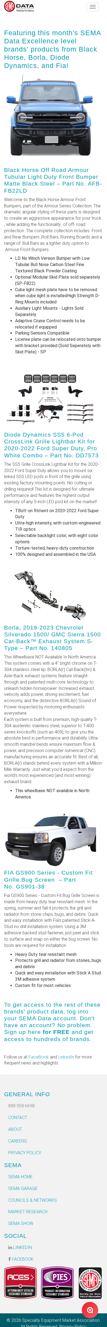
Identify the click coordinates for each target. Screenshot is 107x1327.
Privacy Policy (24, 1152)
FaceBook (39, 1057)
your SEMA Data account (40, 1018)
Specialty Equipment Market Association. (61, 1320)
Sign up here (22, 1032)
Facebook (22, 1259)
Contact (17, 1117)
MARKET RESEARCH (27, 1211)
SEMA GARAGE (23, 1188)
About (15, 1129)
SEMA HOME (20, 1176)
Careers (17, 1141)
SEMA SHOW (20, 1223)
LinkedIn (66, 1057)
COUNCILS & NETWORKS (32, 1200)
